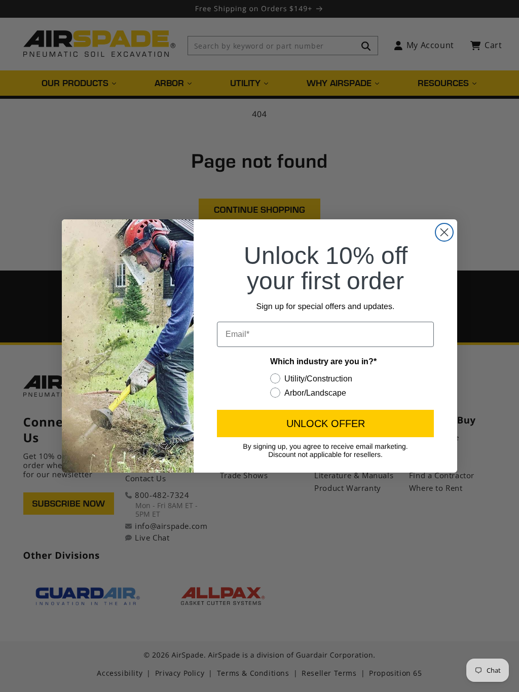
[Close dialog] (444, 232)
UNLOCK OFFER (325, 423)
